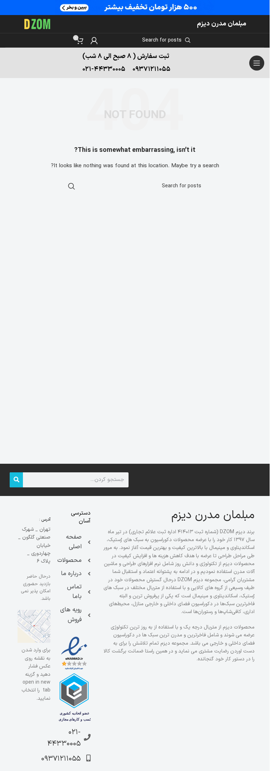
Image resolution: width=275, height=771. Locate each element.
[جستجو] (16, 479)
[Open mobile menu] (257, 63)
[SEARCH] (71, 186)
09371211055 (151, 69)
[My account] (94, 40)
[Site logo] (37, 24)
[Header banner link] (135, 7)
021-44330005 (103, 69)
